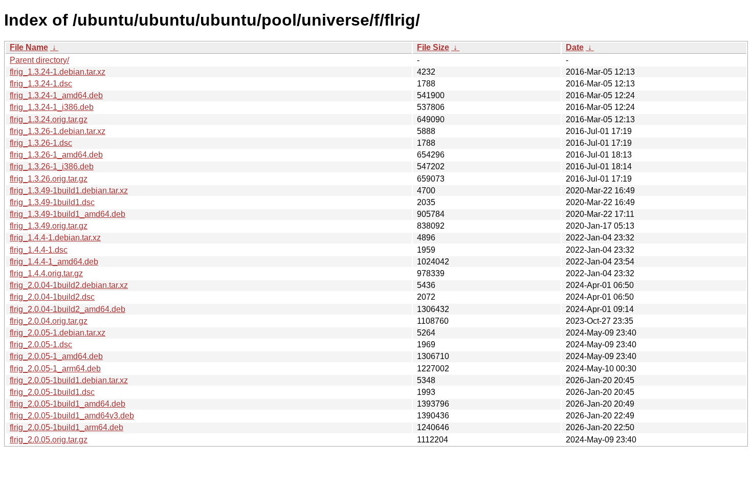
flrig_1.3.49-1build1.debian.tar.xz (69, 190)
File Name (29, 47)
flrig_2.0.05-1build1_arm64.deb (66, 427)
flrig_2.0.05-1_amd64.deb (56, 356)
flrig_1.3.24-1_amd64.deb (56, 95)
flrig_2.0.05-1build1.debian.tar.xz (69, 380)
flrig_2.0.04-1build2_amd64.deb (67, 309)
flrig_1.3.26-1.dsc (41, 143)
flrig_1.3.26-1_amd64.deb (56, 154)
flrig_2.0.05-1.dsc (41, 344)
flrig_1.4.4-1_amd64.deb (54, 261)
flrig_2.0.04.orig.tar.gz (48, 321)
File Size (433, 47)
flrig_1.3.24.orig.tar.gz (48, 119)
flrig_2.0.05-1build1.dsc (52, 392)
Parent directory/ (39, 60)
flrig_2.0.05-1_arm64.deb (55, 368)
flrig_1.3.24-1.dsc (41, 83)
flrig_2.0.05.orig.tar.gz (48, 439)
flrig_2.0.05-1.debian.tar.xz (57, 332)
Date (575, 47)
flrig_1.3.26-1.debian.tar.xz (57, 131)
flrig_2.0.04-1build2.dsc (52, 297)
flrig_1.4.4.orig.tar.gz (46, 273)
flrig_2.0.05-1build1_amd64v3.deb (72, 415)
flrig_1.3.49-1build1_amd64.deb (67, 214)
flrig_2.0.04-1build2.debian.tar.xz (69, 285)
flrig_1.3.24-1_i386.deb (52, 107)
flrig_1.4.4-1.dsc (39, 250)
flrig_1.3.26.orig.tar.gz (48, 178)
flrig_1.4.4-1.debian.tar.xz (55, 237)
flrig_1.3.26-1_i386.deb (52, 166)
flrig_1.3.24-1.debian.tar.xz (57, 72)
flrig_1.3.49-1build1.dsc (52, 202)
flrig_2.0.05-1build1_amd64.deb (67, 403)
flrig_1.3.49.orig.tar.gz (48, 225)
